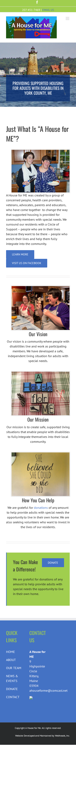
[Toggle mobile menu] (68, 18)
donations (41, 508)
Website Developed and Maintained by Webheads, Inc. (42, 735)
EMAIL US (48, 10)
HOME (10, 652)
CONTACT (12, 697)
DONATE (12, 689)
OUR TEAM (13, 668)
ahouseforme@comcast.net (48, 690)
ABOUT (11, 660)
